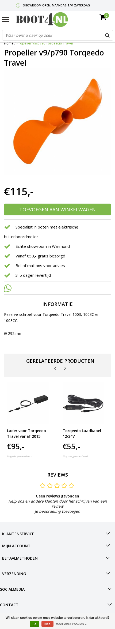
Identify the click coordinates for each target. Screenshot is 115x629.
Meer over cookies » (71, 624)
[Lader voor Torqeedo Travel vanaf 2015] (28, 403)
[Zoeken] (107, 35)
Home (9, 43)
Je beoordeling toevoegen (57, 511)
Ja (34, 624)
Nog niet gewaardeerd (19, 456)
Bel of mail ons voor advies (40, 265)
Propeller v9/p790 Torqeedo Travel (45, 43)
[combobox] (57, 35)
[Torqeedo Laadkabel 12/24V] (84, 403)
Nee (47, 624)
